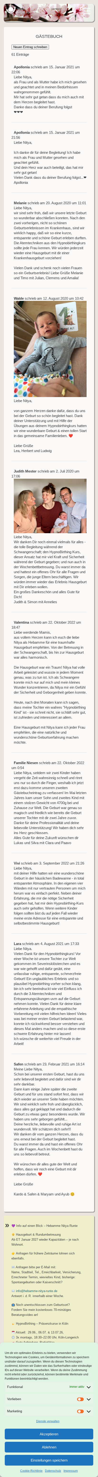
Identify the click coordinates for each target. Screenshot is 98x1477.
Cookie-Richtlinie (31, 1470)
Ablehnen (49, 1447)
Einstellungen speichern (49, 1460)
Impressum (71, 1470)
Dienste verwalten (47, 1421)
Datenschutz (53, 1470)
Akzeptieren (49, 1434)
